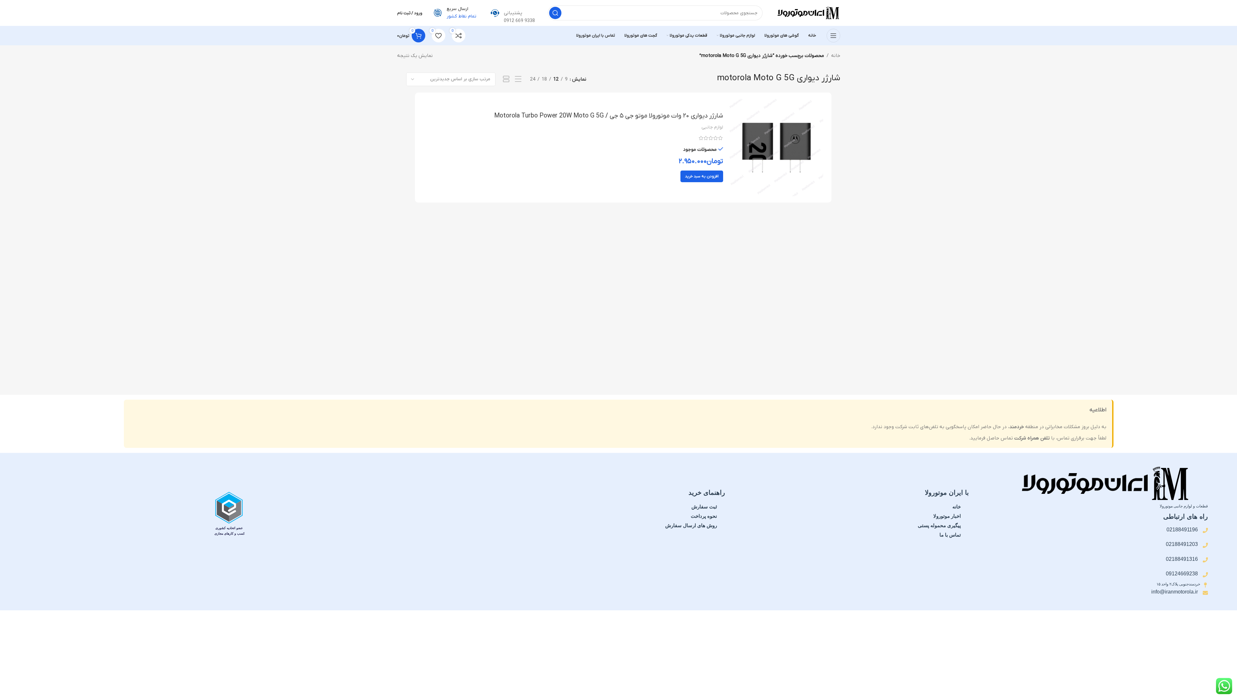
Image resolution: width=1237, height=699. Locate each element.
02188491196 (1182, 529)
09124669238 (1182, 573)
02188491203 (1182, 544)
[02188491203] (1205, 545)
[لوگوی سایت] (808, 12)
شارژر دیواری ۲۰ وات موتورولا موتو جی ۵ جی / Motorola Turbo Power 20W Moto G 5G (608, 116)
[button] (701, 176)
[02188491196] (1205, 530)
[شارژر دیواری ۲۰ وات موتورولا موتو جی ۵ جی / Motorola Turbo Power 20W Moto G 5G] (776, 147)
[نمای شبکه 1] (506, 79)
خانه (835, 55)
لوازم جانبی (712, 127)
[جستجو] (555, 13)
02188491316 (1182, 559)
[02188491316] (1205, 559)
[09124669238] (1205, 574)
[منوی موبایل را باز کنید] (833, 35)
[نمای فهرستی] (518, 79)
